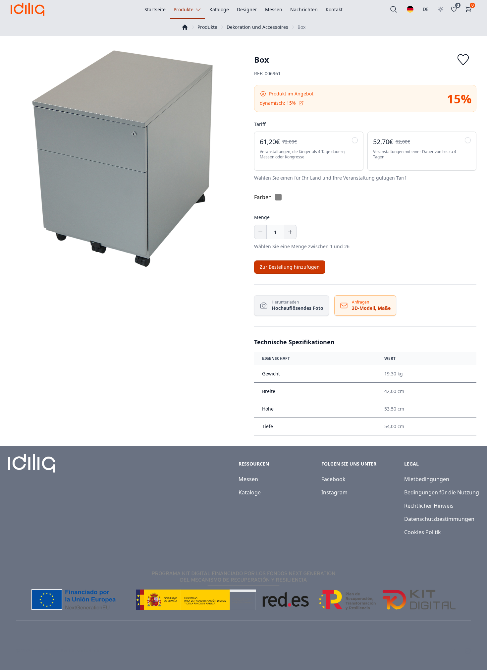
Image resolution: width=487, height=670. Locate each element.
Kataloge (250, 492)
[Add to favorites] (463, 59)
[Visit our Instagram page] (467, 650)
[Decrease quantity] (260, 232)
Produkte (207, 27)
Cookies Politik (422, 532)
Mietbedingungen (426, 479)
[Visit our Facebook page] (453, 650)
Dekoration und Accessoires (257, 27)
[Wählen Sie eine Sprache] (410, 9)
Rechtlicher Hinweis (429, 505)
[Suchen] (394, 9)
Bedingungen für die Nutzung (441, 492)
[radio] (308, 151)
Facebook (333, 479)
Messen (248, 479)
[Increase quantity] (290, 232)
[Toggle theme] (440, 9)
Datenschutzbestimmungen (439, 519)
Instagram (334, 492)
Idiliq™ (40, 650)
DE (426, 9)
